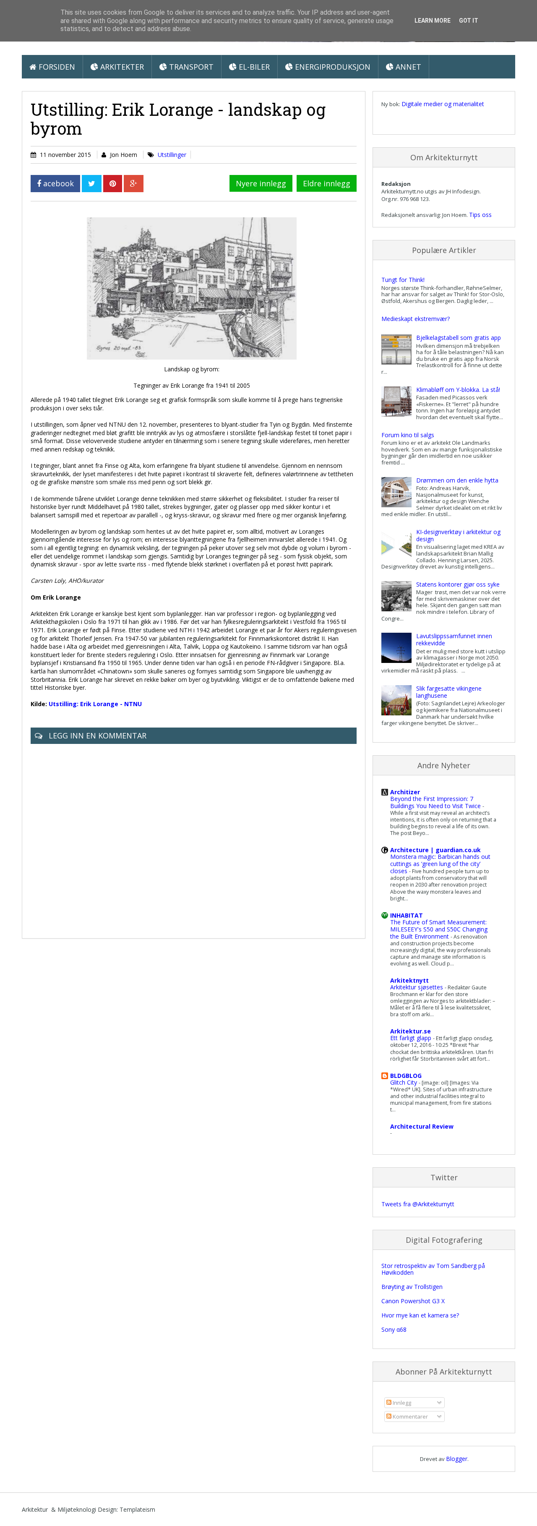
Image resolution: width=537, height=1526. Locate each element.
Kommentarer (409, 1416)
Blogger (456, 1459)
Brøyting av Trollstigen (412, 1287)
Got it (468, 20)
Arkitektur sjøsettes (417, 987)
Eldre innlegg (326, 183)
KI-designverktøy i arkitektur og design (458, 535)
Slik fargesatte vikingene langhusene (449, 691)
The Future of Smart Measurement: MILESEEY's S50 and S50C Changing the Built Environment (438, 929)
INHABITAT (406, 915)
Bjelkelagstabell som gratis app (458, 338)
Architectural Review (422, 1126)
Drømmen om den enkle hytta (457, 480)
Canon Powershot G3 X (413, 1301)
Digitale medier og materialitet (442, 104)
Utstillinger (172, 155)
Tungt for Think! (403, 280)
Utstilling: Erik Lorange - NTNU (95, 704)
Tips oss (480, 215)
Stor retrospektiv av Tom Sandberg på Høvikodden (433, 1269)
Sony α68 (394, 1329)
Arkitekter (121, 67)
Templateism (137, 1509)
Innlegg (401, 1402)
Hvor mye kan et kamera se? (420, 1315)
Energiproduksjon (331, 67)
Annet (407, 67)
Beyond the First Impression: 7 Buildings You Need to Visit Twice (436, 802)
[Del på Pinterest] (112, 183)
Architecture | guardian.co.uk (435, 850)
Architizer (405, 792)
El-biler (253, 67)
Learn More (432, 20)
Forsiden (55, 67)
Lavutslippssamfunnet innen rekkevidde (454, 639)
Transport (190, 67)
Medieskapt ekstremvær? (415, 319)
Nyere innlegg (261, 183)
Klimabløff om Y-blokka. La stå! (458, 390)
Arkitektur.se (410, 1031)
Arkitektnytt (409, 980)
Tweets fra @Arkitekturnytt (417, 1204)
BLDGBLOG (406, 1076)
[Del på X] (92, 183)
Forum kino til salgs (407, 435)
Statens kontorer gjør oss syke (458, 584)
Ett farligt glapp (411, 1038)
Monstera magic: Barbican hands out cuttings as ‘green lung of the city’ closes (440, 864)
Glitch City (404, 1082)
